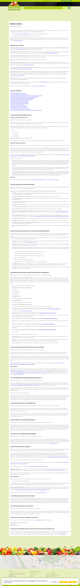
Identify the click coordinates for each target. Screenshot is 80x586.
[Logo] (16, 5)
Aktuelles (55, 8)
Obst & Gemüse (34, 8)
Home (26, 8)
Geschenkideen (49, 8)
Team (30, 8)
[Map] (40, 562)
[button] (40, 561)
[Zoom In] (1, 556)
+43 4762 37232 (67, 1)
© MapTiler (69, 568)
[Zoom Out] (1, 558)
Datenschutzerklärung (56, 575)
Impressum (54, 573)
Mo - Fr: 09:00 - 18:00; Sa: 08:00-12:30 (37, 1)
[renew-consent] (1, 585)
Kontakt (60, 8)
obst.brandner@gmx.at (56, 1)
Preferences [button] (10, 582)
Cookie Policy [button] (33, 581)
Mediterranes (41, 8)
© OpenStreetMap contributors (75, 568)
